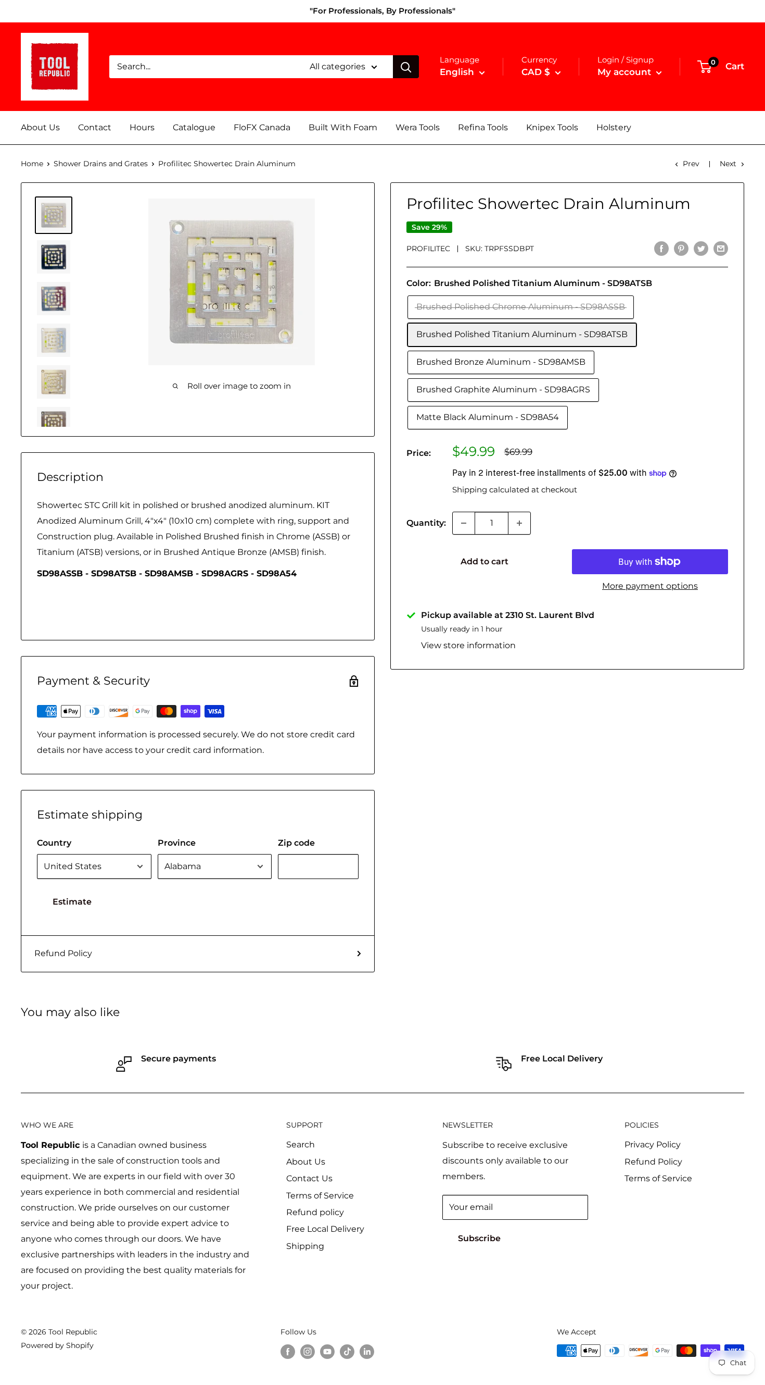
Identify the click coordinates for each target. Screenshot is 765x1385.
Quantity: (426, 523)
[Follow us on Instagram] (307, 1351)
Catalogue (194, 127)
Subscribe (479, 1238)
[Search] (406, 66)
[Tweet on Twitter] (701, 248)
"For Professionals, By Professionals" (382, 11)
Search (300, 1144)
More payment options (650, 586)
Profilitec (428, 249)
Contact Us (309, 1178)
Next (728, 163)
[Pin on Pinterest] (681, 248)
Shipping (305, 1246)
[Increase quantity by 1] (519, 523)
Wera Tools (418, 127)
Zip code (296, 843)
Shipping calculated (490, 489)
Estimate (72, 902)
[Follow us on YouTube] (327, 1351)
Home (32, 163)
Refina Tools (483, 127)
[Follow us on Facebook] (287, 1351)
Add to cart (484, 561)
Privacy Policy (652, 1144)
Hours (142, 127)
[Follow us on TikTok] (347, 1351)
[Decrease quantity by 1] (464, 523)
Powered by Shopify (57, 1345)
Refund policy (315, 1212)
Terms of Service (320, 1196)
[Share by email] (720, 248)
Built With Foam (343, 127)
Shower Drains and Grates (101, 163)
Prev (691, 163)
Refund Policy (63, 953)
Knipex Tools (552, 127)
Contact (94, 127)
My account (625, 72)
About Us (40, 127)
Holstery (613, 127)
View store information (468, 645)
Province (177, 843)
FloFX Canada (262, 127)
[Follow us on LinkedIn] (367, 1351)
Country (54, 843)
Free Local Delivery (325, 1229)
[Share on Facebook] (661, 248)
